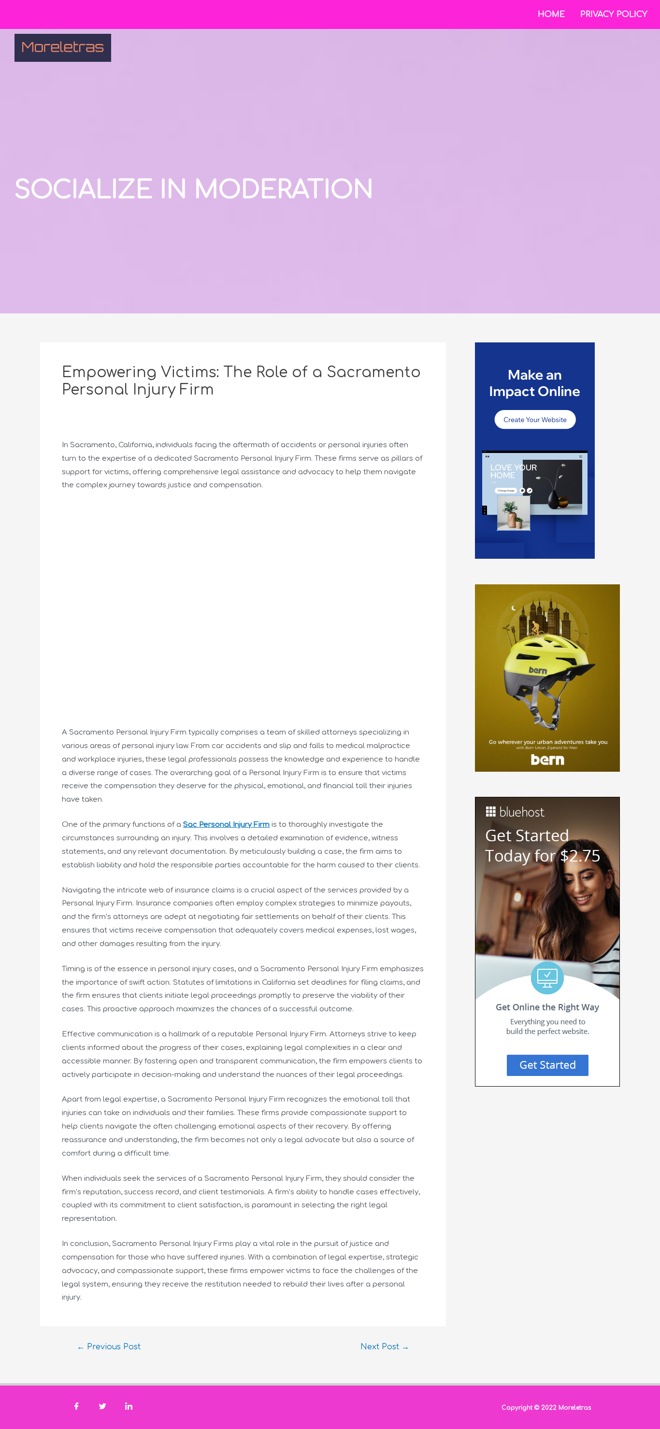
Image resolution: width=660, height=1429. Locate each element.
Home (551, 14)
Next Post (384, 1347)
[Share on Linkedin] (128, 1407)
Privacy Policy (613, 14)
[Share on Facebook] (76, 1407)
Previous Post (109, 1347)
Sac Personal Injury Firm (226, 825)
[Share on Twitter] (102, 1407)
